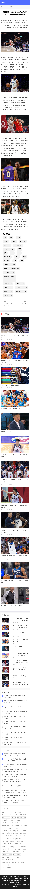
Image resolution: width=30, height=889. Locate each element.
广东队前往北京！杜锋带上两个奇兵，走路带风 (12, 605)
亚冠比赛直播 (5, 833)
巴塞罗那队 (13, 817)
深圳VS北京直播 (8, 283)
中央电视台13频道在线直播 (19, 836)
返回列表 (24, 303)
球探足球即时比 (20, 862)
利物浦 (17, 257)
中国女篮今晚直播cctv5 (17, 828)
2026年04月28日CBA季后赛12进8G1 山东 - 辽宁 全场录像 (15, 738)
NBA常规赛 (19, 817)
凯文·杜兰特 (7, 245)
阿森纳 (7, 814)
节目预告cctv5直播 (14, 857)
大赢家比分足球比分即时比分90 (9, 862)
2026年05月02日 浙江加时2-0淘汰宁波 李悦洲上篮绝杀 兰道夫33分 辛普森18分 (15, 801)
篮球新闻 (12, 7)
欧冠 (19, 253)
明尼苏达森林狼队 (18, 245)
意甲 (14, 260)
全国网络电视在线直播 (7, 836)
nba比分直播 (18, 822)
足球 (19, 249)
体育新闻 (6, 7)
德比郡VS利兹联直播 (21, 291)
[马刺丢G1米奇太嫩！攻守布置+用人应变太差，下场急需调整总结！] (15, 578)
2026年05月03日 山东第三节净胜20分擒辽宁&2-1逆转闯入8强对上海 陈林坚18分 (15, 770)
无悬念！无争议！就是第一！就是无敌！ (10, 385)
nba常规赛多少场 (17, 843)
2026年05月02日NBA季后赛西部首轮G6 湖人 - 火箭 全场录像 (15, 701)
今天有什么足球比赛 (14, 825)
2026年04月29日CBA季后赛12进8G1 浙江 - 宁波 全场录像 (15, 722)
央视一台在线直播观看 (7, 867)
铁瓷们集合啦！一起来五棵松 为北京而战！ (11, 408)
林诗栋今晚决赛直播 (13, 833)
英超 (15, 812)
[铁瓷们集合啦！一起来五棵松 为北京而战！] (15, 406)
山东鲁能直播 (5, 865)
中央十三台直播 (12, 849)
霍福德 (18, 237)
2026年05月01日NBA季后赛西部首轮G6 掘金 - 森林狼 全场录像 (15, 707)
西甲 (21, 260)
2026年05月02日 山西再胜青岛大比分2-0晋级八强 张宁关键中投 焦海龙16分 (15, 796)
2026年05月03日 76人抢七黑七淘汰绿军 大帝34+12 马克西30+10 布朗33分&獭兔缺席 (14, 786)
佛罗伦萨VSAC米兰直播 (9, 280)
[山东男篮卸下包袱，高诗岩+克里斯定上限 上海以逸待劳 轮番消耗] (15, 452)
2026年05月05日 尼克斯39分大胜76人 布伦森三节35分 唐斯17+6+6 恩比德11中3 (15, 754)
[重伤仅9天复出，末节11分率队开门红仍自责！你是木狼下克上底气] (15, 553)
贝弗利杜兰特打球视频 (7, 854)
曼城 (21, 814)
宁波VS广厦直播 (8, 295)
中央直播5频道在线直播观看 (8, 838)
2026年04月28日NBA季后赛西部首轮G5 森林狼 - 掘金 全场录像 (15, 743)
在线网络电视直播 (22, 849)
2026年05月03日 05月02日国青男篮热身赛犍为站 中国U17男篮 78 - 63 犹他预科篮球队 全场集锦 (15, 791)
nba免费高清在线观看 (7, 830)
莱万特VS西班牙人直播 (9, 264)
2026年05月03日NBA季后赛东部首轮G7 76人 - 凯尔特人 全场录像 (15, 696)
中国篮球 (6, 260)
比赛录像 (20, 812)
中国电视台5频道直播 (21, 830)
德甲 (12, 820)
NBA (12, 253)
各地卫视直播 (23, 833)
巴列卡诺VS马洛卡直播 (21, 287)
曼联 (24, 257)
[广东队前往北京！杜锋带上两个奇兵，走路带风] (15, 603)
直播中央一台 (5, 849)
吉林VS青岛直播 (8, 287)
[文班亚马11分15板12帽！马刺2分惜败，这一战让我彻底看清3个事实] (15, 528)
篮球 (5, 253)
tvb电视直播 (17, 820)
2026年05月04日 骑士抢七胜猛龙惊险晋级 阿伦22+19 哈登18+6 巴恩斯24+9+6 (15, 759)
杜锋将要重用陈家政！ (6, 431)
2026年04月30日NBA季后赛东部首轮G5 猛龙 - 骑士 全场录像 (15, 712)
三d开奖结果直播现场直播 (7, 822)
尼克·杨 (5, 241)
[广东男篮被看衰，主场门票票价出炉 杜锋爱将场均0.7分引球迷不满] (15, 477)
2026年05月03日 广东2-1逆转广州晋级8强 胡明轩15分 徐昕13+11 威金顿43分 (15, 775)
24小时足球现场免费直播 (7, 846)
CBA (3, 814)
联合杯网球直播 (5, 857)
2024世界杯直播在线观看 (7, 859)
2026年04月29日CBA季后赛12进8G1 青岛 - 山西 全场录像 (15, 717)
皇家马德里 (7, 257)
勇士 (5, 237)
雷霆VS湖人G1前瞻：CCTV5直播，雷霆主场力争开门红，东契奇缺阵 (8, 305)
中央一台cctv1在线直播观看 (8, 841)
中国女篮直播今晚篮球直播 (15, 865)
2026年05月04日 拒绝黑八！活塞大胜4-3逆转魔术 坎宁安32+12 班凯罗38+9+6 (15, 765)
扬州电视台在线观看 (16, 851)
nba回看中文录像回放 (7, 843)
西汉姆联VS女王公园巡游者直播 (11, 268)
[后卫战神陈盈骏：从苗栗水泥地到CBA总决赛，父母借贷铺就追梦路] (15, 503)
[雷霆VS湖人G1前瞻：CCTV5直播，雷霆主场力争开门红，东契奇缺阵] (15, 358)
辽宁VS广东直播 (20, 283)
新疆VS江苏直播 (8, 291)
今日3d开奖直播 (19, 841)
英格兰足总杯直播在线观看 (20, 846)
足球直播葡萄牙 (19, 838)
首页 (2, 7)
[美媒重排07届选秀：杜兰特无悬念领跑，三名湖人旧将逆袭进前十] (15, 333)
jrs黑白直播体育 (16, 854)
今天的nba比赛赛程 (6, 828)
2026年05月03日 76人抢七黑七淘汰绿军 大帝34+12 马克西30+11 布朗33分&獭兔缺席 (14, 780)
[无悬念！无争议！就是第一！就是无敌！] (15, 383)
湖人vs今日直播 (5, 825)
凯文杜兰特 (23, 241)
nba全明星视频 (24, 825)
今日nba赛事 (25, 851)
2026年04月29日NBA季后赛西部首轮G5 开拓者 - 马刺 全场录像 (15, 727)
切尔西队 (4, 820)
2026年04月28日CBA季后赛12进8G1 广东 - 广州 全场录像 (15, 733)
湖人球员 (14, 241)
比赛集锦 (7, 812)
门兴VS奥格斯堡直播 (9, 272)
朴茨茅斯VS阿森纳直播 (9, 276)
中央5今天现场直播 (6, 851)
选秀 (11, 237)
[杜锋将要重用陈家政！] (15, 429)
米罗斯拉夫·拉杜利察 (9, 249)
